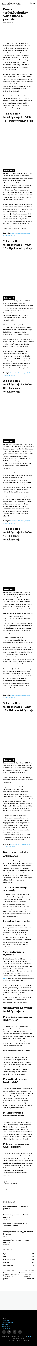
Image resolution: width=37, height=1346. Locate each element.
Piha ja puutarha (9, 22)
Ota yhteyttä (6, 1328)
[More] (14, 1195)
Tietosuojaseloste (7, 1322)
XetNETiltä (30, 1336)
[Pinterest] (14, 1332)
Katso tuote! (9, 170)
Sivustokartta (6, 1326)
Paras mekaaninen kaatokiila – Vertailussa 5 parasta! (26, 1276)
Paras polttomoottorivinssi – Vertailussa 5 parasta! (11, 1276)
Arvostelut (5, 1324)
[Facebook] (5, 1195)
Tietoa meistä (6, 1320)
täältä (5, 978)
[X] (9, 1195)
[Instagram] (9, 1332)
